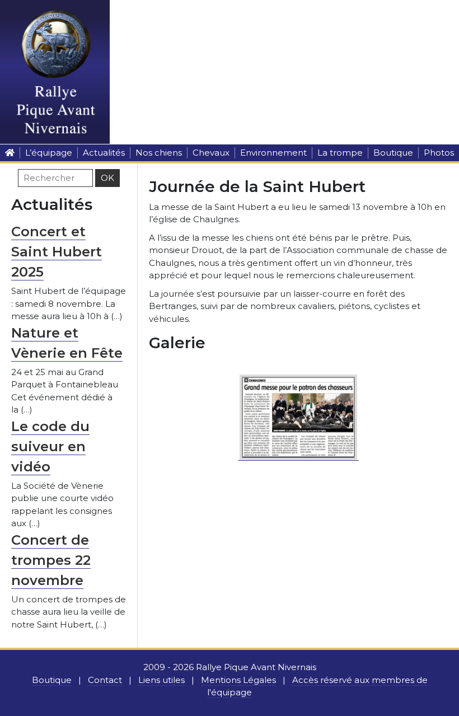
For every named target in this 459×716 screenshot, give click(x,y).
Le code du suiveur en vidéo (50, 446)
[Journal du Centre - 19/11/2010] (298, 415)
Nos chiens (158, 152)
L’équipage (48, 152)
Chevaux (211, 152)
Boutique (393, 152)
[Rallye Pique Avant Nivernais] (10, 152)
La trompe (340, 152)
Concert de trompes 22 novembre (51, 560)
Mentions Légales (238, 680)
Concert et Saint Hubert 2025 (56, 251)
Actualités (104, 152)
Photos (439, 152)
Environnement (273, 152)
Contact (105, 680)
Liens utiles (161, 680)
